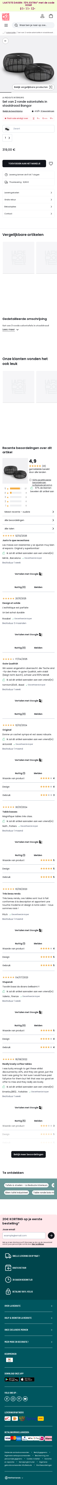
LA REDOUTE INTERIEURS (13, 97)
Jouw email (8, 1229)
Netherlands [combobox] (14, 1477)
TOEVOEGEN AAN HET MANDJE (24, 163)
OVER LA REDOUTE (13, 1305)
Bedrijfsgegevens (40, 1452)
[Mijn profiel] (42, 16)
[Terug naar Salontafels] (5, 41)
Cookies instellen (33, 1459)
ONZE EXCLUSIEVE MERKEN (16, 1329)
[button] (51, 16)
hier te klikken (38, 1244)
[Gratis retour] (51, 200)
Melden (38, 587)
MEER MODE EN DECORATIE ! (17, 1341)
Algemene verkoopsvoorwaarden (18, 1455)
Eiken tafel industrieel (16, 1192)
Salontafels (11, 32)
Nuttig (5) (20, 1120)
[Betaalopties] (51, 207)
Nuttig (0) (20, 587)
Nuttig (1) (20, 773)
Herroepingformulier (27, 1462)
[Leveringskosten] (51, 193)
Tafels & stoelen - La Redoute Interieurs (26, 1185)
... (3, 32)
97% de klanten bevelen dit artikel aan (42, 490)
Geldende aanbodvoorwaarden (17, 1452)
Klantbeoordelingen (44, 1465)
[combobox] (28, 513)
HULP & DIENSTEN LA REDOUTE (18, 1317)
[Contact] (51, 214)
